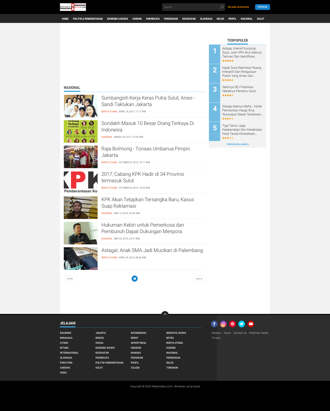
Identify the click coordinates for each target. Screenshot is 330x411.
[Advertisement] (134, 58)
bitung (64, 347)
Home (65, 18)
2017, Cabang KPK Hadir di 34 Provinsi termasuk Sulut (142, 177)
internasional (69, 352)
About (227, 332)
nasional (172, 352)
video (63, 372)
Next (198, 278)
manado (136, 352)
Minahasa (66, 337)
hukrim (171, 347)
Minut (134, 337)
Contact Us (240, 332)
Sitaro (64, 342)
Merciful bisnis (176, 332)
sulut (99, 367)
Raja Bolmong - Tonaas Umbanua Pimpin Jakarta (145, 152)
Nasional (246, 18)
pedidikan (137, 357)
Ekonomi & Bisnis (117, 18)
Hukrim (137, 18)
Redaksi (216, 332)
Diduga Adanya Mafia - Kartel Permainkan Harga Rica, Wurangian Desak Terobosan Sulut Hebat (242, 110)
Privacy (216, 337)
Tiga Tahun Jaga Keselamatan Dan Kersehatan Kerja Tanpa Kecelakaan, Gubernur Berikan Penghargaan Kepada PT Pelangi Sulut (242, 130)
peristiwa (66, 362)
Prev (70, 278)
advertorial (138, 342)
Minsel (99, 337)
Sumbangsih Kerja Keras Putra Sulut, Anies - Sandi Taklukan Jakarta (148, 101)
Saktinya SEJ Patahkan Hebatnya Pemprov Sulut (239, 89)
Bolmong (65, 332)
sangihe (65, 367)
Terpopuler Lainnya (237, 144)
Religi (220, 18)
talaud (135, 367)
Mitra (170, 337)
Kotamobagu (138, 332)
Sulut (260, 18)
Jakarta (100, 332)
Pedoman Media (258, 332)
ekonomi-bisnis (105, 347)
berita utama (174, 342)
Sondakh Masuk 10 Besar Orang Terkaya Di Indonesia (147, 126)
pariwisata (102, 357)
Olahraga (206, 18)
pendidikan (173, 357)
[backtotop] (165, 315)
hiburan (136, 347)
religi (170, 362)
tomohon (172, 367)
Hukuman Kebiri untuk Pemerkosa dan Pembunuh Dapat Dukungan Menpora (142, 228)
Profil (232, 18)
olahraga (66, 357)
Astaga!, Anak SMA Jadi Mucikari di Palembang (152, 250)
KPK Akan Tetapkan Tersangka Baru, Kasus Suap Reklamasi (147, 203)
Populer (262, 7)
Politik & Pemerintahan (88, 18)
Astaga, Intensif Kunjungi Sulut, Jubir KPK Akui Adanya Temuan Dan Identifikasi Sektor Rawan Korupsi (242, 52)
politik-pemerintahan (109, 362)
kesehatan (102, 352)
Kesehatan (189, 18)
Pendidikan (171, 18)
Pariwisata (153, 18)
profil (135, 362)
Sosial (99, 342)
